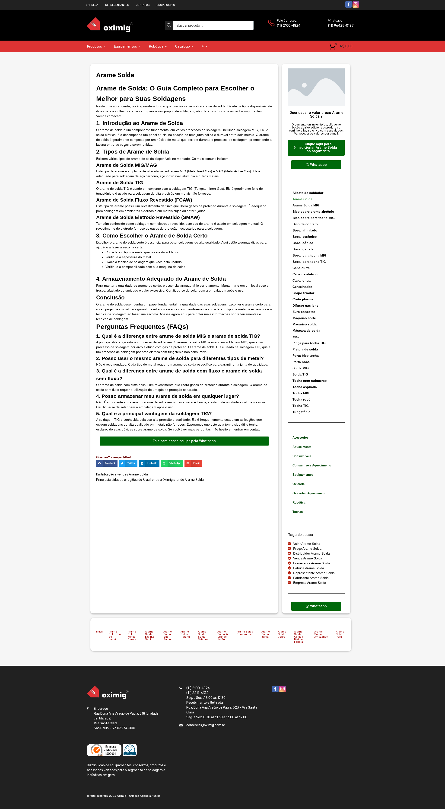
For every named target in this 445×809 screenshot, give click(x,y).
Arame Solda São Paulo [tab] (167, 635)
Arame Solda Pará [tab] (340, 634)
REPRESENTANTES (117, 4)
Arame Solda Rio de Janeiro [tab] (115, 635)
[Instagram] (356, 6)
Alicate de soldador (307, 193)
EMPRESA (92, 4)
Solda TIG (300, 374)
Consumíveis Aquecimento (311, 465)
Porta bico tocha (305, 355)
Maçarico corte (304, 318)
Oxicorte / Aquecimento (309, 493)
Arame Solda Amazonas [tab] (321, 634)
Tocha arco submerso (309, 380)
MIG (295, 337)
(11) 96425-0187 (339, 25)
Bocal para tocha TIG (309, 261)
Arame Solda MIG (306, 205)
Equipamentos (125, 46)
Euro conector (303, 312)
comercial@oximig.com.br (205, 725)
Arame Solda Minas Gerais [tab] (132, 635)
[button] (107, 463)
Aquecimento (302, 447)
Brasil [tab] (99, 631)
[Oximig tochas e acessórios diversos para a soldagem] (110, 31)
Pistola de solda (305, 349)
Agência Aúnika (150, 795)
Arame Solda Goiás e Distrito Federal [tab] (299, 636)
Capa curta (301, 268)
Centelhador (302, 287)
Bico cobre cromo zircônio (313, 211)
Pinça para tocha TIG (309, 343)
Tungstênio (301, 412)
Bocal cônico (302, 243)
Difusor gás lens (305, 305)
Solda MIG (300, 368)
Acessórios (300, 437)
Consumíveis (301, 456)
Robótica (156, 46)
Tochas (297, 512)
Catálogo (182, 46)
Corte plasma (302, 299)
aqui (184, 314)
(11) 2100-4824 (288, 25)
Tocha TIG (300, 406)
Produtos (94, 46)
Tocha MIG (300, 393)
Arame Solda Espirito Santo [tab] (149, 635)
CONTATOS (142, 4)
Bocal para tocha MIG (309, 255)
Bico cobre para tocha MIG (313, 218)
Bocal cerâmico (304, 236)
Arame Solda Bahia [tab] (265, 634)
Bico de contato (305, 224)
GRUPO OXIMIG (165, 4)
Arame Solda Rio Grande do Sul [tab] (223, 635)
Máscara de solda (306, 330)
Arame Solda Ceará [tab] (282, 634)
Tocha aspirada (304, 387)
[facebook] (348, 6)
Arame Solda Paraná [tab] (185, 634)
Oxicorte (298, 484)
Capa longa (301, 280)
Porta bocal (301, 362)
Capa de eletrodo (306, 274)
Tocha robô (301, 399)
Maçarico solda (304, 324)
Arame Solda (302, 199)
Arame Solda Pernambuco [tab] (245, 633)
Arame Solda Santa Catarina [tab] (203, 635)
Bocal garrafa (303, 249)
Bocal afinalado (304, 230)
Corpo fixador (303, 293)
